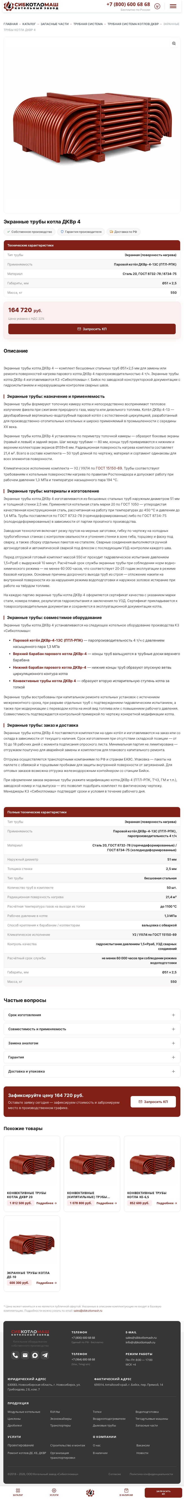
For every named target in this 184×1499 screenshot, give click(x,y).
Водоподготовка (147, 1412)
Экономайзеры (61, 1419)
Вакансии (143, 1445)
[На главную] (90, 1493)
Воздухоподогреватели (109, 1419)
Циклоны (14, 1419)
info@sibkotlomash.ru (140, 1342)
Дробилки (15, 1425)
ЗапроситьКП (163, 1492)
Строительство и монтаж (67, 1445)
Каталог (18, 1495)
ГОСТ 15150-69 (109, 468)
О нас (97, 1445)
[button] (157, 6)
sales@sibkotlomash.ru (88, 1310)
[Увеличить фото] (174, 43)
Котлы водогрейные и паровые (70, 1411)
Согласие (115, 1474)
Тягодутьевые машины (152, 1419)
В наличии (100, 1453)
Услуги (54, 1495)
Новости (142, 1453)
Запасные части (147, 1425)
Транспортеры (60, 1425)
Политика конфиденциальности (151, 1474)
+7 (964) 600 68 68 (83, 1359)
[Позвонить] (15, 1355)
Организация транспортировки (62, 1455)
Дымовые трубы (104, 1425)
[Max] (35, 1355)
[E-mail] (25, 1355)
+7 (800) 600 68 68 (83, 1338)
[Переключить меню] (173, 6)
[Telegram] (45, 1355)
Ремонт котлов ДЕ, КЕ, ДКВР (27, 1453)
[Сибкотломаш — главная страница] (30, 1334)
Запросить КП (95, 329)
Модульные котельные (24, 1412)
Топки (97, 1412)
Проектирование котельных (27, 1445)
